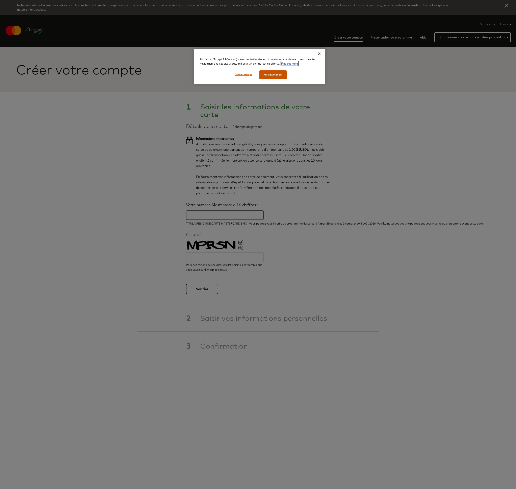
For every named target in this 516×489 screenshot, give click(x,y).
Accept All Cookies (273, 74)
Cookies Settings (243, 74)
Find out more (289, 63)
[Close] (319, 53)
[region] (259, 66)
